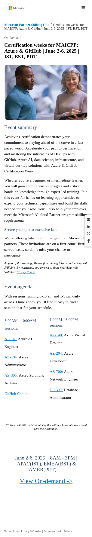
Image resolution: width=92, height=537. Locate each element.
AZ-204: (56, 353)
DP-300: (56, 390)
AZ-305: (11, 375)
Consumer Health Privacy (58, 531)
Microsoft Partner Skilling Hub (26, 25)
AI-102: (10, 339)
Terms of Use (11, 531)
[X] (88, 234)
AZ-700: (56, 371)
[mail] (88, 220)
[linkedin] (88, 227)
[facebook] (88, 241)
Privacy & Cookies (31, 531)
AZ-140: (56, 335)
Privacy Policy (25, 272)
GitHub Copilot (16, 394)
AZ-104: (11, 357)
